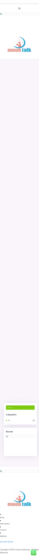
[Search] (32, 407)
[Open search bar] (19, 8)
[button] (19, 3)
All (9, 420)
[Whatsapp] (1, 546)
